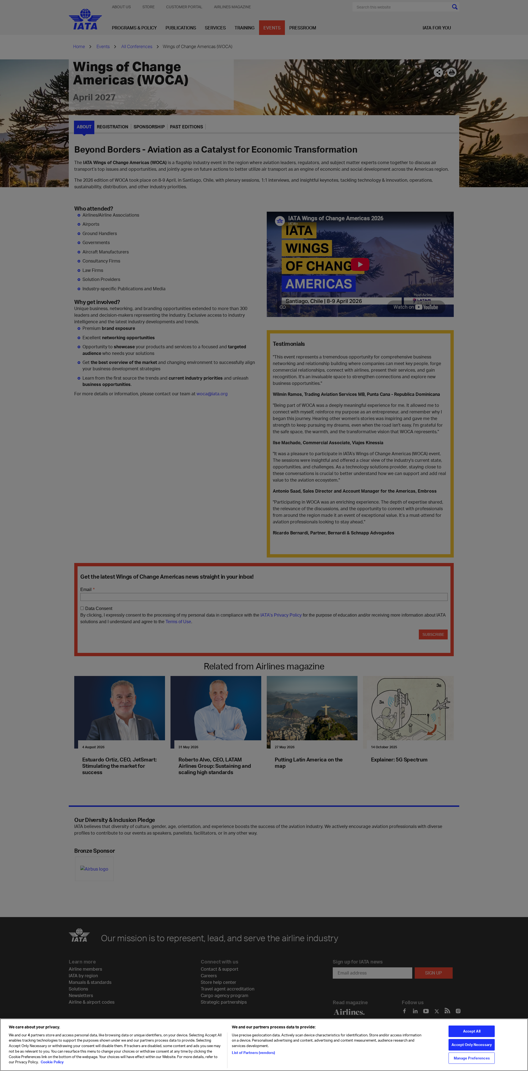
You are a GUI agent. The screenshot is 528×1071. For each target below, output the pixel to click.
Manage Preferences (472, 1058)
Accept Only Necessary (472, 1044)
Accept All (471, 1031)
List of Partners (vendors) (253, 1052)
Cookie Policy (52, 1061)
